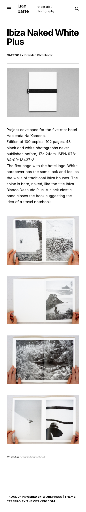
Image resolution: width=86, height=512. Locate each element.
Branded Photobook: (38, 55)
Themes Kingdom (40, 501)
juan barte (23, 8)
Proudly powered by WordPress (34, 496)
